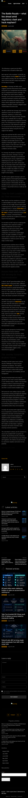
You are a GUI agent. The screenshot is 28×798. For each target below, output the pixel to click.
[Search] (24, 477)
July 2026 (5, 753)
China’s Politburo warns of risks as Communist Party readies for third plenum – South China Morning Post (20, 562)
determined (18, 302)
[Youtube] (21, 468)
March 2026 (5, 763)
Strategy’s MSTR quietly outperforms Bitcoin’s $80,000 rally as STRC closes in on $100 (11, 529)
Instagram (13, 715)
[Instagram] (17, 468)
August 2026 (5, 751)
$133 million (20, 208)
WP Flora (4, 793)
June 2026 (5, 756)
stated (16, 76)
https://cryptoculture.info (15, 466)
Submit (6, 779)
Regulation (4, 26)
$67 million (4, 212)
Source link (4, 458)
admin (12, 464)
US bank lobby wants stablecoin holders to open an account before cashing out (13, 590)
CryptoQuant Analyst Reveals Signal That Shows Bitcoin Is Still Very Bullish (7, 562)
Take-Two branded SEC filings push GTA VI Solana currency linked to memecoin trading (13, 616)
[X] (19, 468)
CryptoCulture (13, 791)
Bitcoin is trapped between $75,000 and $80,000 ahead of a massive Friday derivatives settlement (11, 513)
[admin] (5, 467)
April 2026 (5, 760)
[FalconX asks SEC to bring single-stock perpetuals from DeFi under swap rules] (14, 631)
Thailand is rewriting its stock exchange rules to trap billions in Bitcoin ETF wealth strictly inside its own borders (10, 521)
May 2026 (5, 758)
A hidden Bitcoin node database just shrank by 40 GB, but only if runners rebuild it (10, 537)
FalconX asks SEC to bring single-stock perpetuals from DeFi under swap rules (13, 642)
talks (18, 314)
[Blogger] (11, 468)
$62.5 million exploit (7, 285)
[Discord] (13, 468)
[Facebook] (15, 468)
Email (3, 772)
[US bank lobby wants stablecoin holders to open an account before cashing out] (14, 579)
